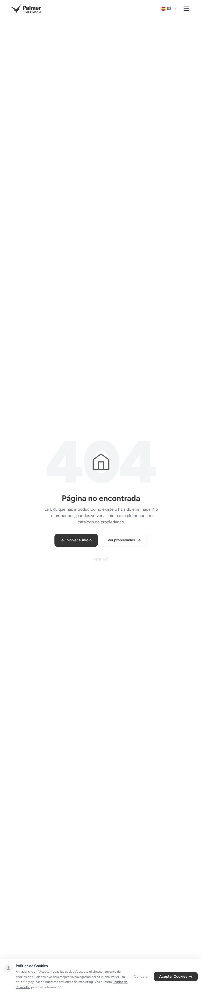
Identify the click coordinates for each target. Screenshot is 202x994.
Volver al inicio (79, 540)
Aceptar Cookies (173, 976)
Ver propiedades (121, 540)
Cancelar (141, 976)
